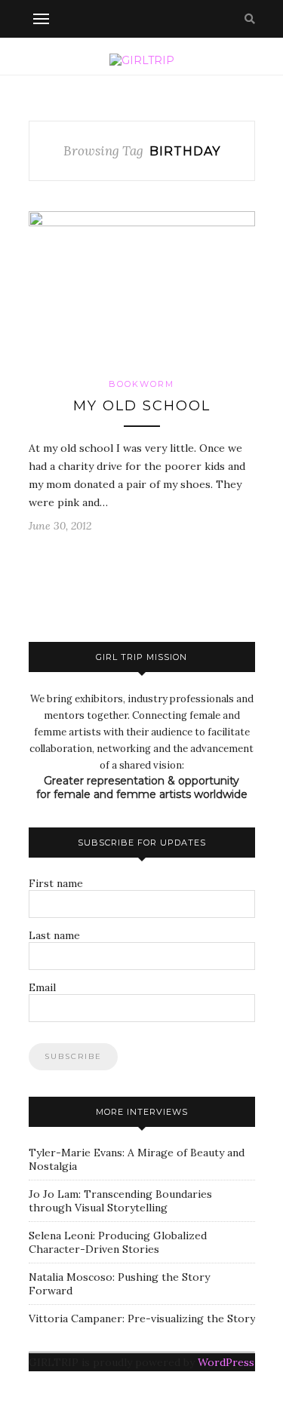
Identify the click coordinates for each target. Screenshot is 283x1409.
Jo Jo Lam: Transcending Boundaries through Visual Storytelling (120, 1200)
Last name (54, 935)
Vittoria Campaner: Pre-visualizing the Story (142, 1318)
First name (56, 883)
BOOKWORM (141, 384)
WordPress (226, 1362)
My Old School (142, 406)
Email (42, 987)
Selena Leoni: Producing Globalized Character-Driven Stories (118, 1242)
